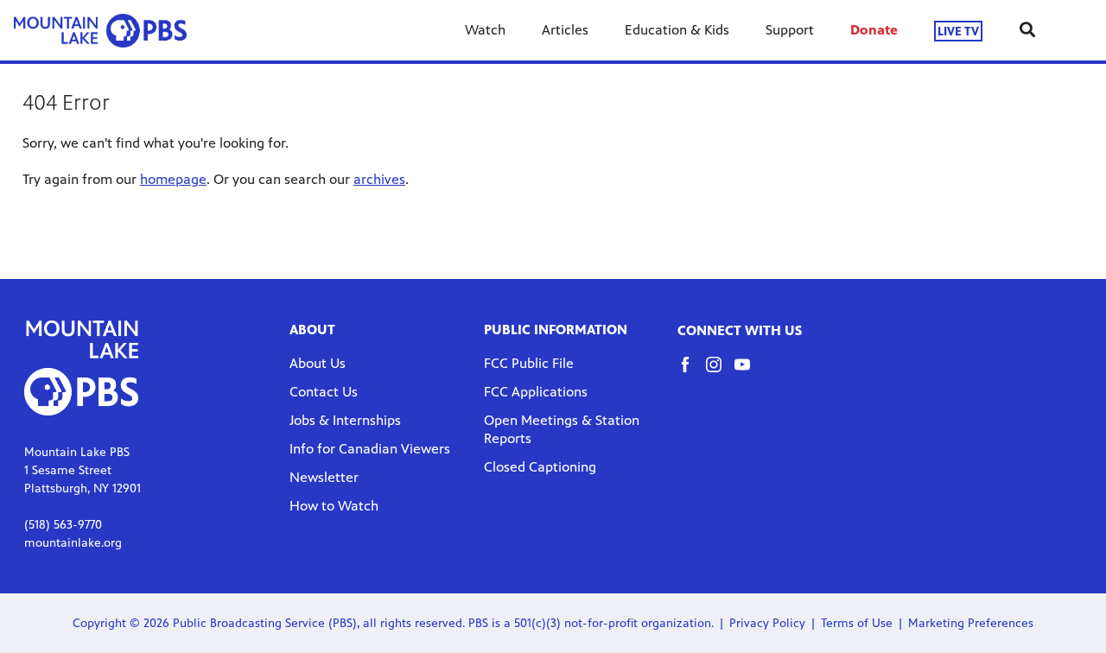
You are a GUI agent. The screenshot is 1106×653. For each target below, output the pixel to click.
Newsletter (324, 477)
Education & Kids (677, 30)
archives (379, 179)
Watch (485, 30)
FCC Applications (536, 392)
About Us (317, 363)
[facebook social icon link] (691, 373)
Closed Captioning (540, 467)
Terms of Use (857, 623)
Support (790, 30)
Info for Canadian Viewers (369, 449)
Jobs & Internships (345, 420)
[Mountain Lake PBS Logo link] (100, 30)
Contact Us (323, 392)
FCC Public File (529, 363)
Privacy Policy (767, 623)
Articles (565, 30)
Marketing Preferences (970, 623)
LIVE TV (958, 30)
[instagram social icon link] (720, 373)
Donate (874, 30)
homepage (173, 179)
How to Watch (333, 506)
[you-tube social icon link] (748, 373)
